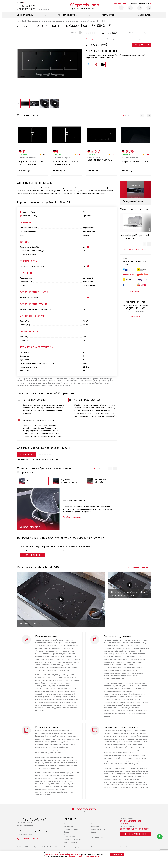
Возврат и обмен (70, 842)
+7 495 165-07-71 (26, 6)
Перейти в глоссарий (72, 517)
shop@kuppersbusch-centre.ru (131, 822)
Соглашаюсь (117, 854)
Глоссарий (95, 827)
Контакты (94, 835)
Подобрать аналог (141, 45)
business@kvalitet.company (134, 829)
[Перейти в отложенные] (121, 7)
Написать (135, 316)
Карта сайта (124, 847)
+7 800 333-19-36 (26, 9)
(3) (45, 154)
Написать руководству (135, 834)
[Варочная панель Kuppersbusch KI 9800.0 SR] (101, 135)
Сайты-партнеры (97, 838)
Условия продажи (71, 829)
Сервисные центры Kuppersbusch (71, 836)
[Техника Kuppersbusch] (84, 6)
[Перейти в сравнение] (130, 7)
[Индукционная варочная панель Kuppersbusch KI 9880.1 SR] (135, 135)
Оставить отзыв (26, 455)
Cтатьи (93, 824)
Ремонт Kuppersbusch (72, 839)
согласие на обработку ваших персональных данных (61, 854)
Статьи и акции (120, 3)
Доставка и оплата (71, 824)
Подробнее (135, 291)
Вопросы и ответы (98, 829)
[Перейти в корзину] (139, 7)
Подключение (69, 827)
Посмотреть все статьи (135, 250)
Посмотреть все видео (138, 567)
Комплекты (108, 15)
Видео (93, 832)
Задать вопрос (33, 555)
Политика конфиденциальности (75, 847)
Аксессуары (144, 15)
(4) (80, 154)
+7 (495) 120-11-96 (135, 308)
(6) (114, 154)
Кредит (67, 832)
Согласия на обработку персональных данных (84, 856)
